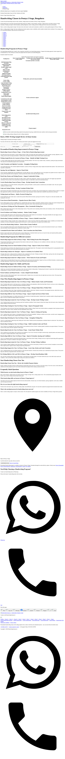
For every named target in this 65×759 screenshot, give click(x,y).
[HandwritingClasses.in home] (12, 2)
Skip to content (4, 1)
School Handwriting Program (6, 620)
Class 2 (48, 619)
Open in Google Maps (13, 463)
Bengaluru (5, 7)
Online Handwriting (17, 620)
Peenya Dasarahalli (59, 465)
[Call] (32, 757)
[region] (32, 92)
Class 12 (6, 619)
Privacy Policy (13, 622)
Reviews (12, 3)
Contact (18, 3)
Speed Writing (52, 620)
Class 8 (23, 619)
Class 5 (36, 619)
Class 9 (19, 619)
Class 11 (11, 619)
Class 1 (52, 619)
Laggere (23, 466)
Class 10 (15, 619)
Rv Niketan (28, 466)
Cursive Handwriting (27, 620)
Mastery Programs (7, 3)
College (2, 619)
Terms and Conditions (5, 622)
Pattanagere (13, 466)
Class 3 (44, 619)
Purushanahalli (19, 466)
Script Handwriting (44, 620)
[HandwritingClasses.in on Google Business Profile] (1, 618)
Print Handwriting (35, 620)
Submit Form (37, 146)
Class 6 (32, 619)
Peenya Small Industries (5, 466)
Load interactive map (5, 463)
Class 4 (40, 619)
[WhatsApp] (32, 694)
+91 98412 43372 (4, 626)
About (15, 3)
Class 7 (28, 619)
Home (2, 3)
